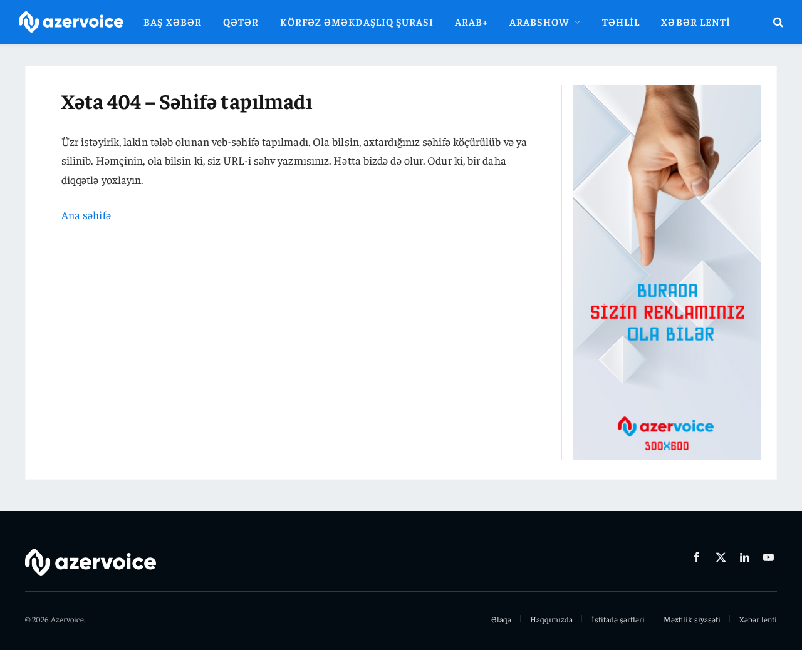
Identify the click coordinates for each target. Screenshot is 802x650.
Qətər (241, 21)
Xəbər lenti (696, 21)
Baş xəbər (172, 21)
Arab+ (471, 21)
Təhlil (621, 21)
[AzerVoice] (71, 22)
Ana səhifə (86, 214)
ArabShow (539, 21)
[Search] (777, 22)
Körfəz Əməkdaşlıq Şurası (356, 21)
